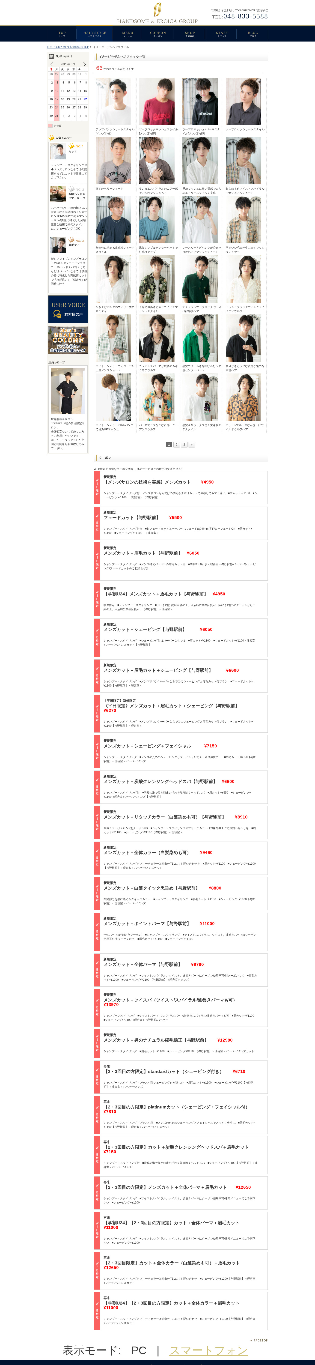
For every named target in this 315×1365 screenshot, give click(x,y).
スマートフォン (208, 1350)
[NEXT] (83, 64)
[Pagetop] (259, 1340)
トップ (61, 33)
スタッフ (220, 33)
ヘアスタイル (94, 33)
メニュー (127, 33)
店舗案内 (189, 33)
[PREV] (52, 64)
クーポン (157, 33)
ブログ (252, 33)
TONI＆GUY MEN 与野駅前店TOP (68, 47)
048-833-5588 (245, 16)
